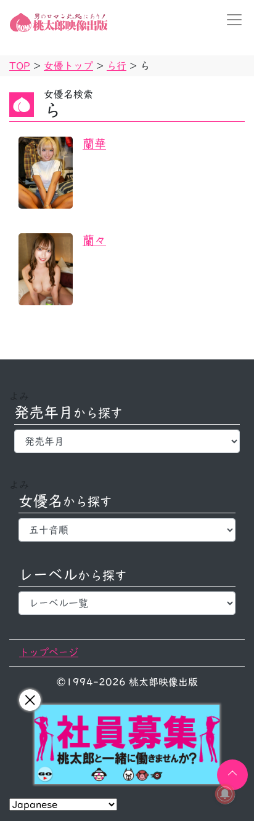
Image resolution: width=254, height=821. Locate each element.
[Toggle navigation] (230, 19)
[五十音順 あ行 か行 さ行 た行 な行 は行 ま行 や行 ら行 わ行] (127, 530)
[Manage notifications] (225, 794)
